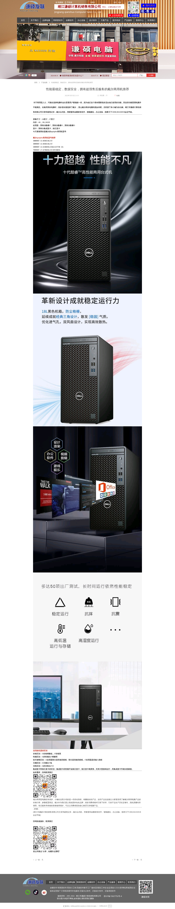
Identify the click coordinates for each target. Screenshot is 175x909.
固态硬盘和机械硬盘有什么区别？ (80, 76)
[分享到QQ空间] (26, 75)
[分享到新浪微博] (29, 75)
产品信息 (44, 82)
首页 (35, 82)
